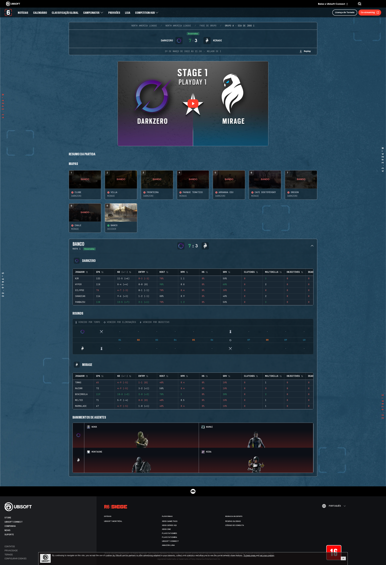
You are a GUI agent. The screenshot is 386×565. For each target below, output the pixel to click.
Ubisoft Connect (14, 522)
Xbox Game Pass (169, 521)
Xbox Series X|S (169, 525)
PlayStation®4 (169, 537)
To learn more (250, 555)
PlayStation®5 (169, 533)
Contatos (10, 546)
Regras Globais (233, 521)
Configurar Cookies (15, 558)
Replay (307, 51)
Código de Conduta (234, 525)
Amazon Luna (168, 545)
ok (343, 558)
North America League (144, 26)
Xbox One (166, 529)
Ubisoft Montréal (113, 521)
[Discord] (193, 491)
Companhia (10, 526)
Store (8, 518)
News (7, 530)
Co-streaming (368, 12)
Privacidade (11, 550)
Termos (9, 554)
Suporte (9, 534)
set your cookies (267, 555)
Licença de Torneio (344, 12)
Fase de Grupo (208, 26)
